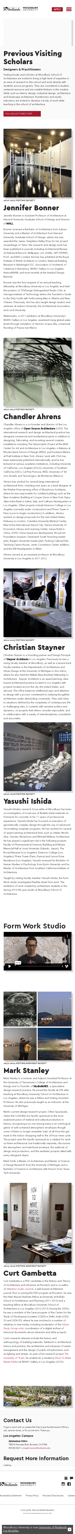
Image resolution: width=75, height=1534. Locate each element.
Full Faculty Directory (18, 114)
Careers (71, 1495)
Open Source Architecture (39, 428)
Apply (57, 9)
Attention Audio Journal (20, 1289)
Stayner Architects (17, 659)
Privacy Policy (32, 1495)
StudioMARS (40, 1086)
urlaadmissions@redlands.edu (36, 1448)
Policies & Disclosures (53, 1495)
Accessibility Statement (11, 1495)
